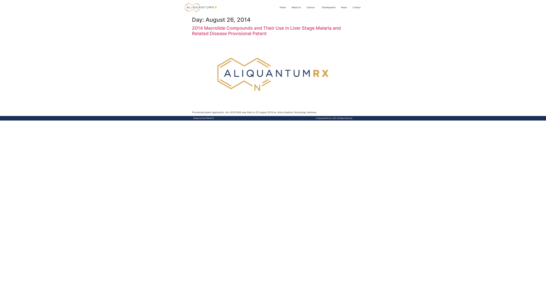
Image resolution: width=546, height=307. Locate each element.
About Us (296, 7)
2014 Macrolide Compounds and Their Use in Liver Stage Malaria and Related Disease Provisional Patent (266, 30)
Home (283, 7)
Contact (356, 7)
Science (311, 7)
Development (328, 7)
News (344, 7)
